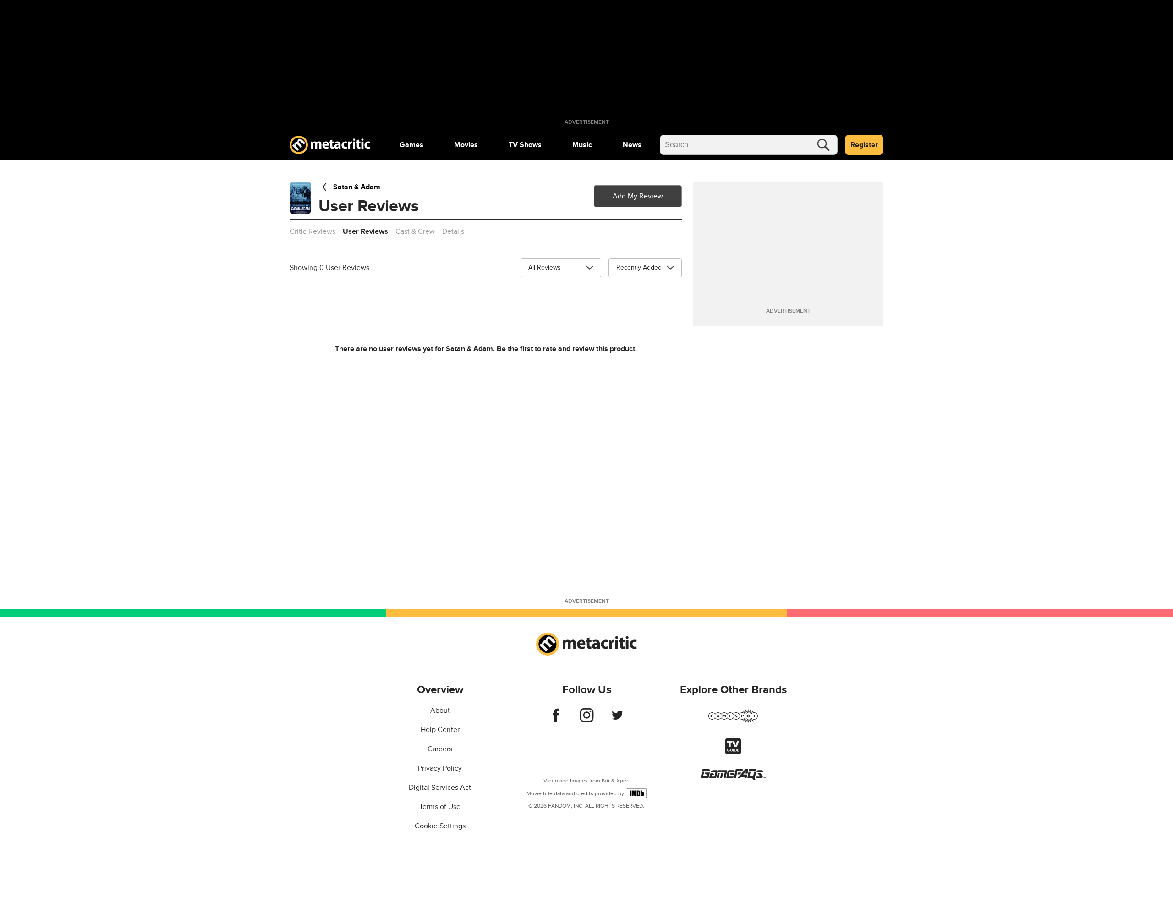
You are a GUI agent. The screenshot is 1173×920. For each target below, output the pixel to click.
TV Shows (525, 144)
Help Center (440, 729)
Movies (466, 144)
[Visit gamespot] (733, 721)
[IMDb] (637, 793)
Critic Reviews (312, 231)
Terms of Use (439, 806)
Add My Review (638, 196)
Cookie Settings (440, 826)
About (440, 710)
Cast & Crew (415, 231)
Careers (440, 749)
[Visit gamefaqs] (733, 777)
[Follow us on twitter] (617, 719)
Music (582, 144)
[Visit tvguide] (733, 751)
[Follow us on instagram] (587, 719)
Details (453, 231)
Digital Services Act (440, 787)
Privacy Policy (440, 768)
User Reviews (365, 231)
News (632, 144)
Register (864, 144)
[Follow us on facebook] (556, 719)
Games (411, 144)
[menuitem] (411, 144)
